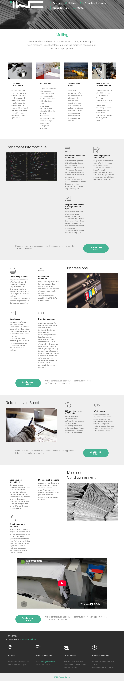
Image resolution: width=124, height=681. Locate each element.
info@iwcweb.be (29, 639)
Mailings (72, 3)
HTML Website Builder (62, 677)
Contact (81, 8)
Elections (57, 3)
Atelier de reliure (61, 8)
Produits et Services (95, 3)
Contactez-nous (96, 248)
